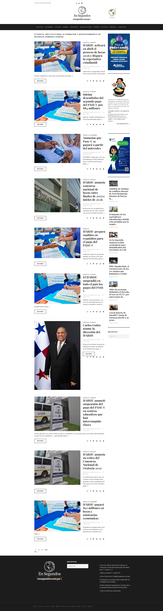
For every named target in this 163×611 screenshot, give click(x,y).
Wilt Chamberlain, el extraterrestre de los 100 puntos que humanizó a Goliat (119, 270)
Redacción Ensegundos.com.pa (91, 66)
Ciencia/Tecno (86, 27)
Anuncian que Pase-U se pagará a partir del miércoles (93, 143)
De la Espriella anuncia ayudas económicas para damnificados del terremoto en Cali (117, 245)
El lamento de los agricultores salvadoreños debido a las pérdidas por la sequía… (119, 219)
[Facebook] (76, 3)
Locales (58, 27)
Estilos (104, 27)
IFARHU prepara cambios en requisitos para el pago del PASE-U (94, 238)
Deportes (74, 27)
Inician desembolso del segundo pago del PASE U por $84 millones (93, 101)
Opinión (96, 27)
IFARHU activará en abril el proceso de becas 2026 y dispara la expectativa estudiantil (94, 53)
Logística (122, 27)
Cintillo (86, 42)
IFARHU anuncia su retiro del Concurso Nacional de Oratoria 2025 (94, 461)
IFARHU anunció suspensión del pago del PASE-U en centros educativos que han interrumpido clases (94, 413)
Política (39, 27)
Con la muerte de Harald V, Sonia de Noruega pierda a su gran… (119, 316)
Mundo (66, 27)
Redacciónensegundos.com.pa (91, 249)
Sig (46, 550)
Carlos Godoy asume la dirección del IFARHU (92, 330)
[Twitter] (79, 3)
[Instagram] (82, 3)
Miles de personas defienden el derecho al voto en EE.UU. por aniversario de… (119, 293)
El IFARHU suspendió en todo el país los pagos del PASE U (93, 284)
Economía (49, 27)
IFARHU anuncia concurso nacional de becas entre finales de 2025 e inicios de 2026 (94, 190)
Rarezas (113, 27)
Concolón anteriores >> (123, 123)
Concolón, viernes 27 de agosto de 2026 (118, 111)
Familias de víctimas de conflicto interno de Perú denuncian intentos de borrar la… (119, 193)
